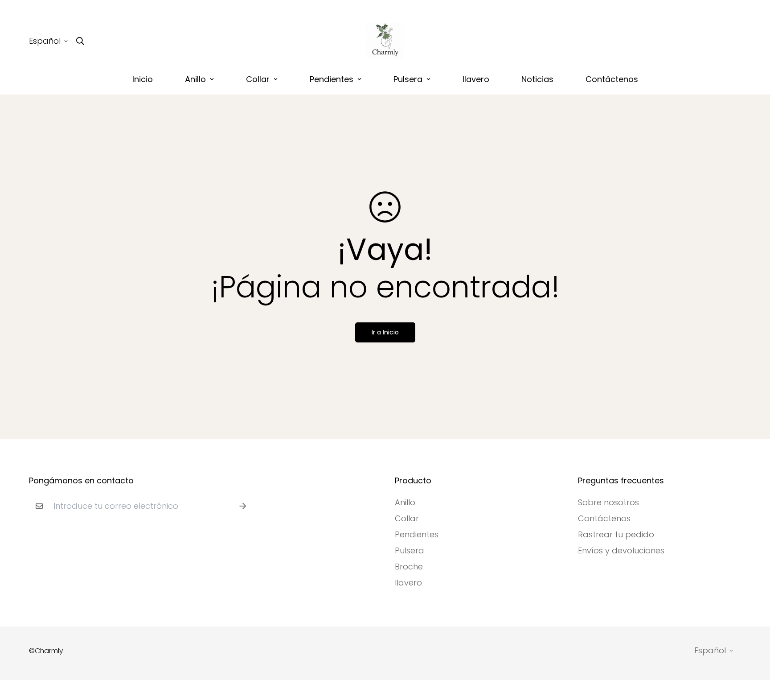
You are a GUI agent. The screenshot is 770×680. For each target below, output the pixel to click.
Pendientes (331, 79)
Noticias (537, 79)
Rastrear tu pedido (616, 534)
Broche (409, 566)
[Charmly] (385, 41)
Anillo (195, 79)
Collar (258, 79)
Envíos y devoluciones (621, 550)
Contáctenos (612, 79)
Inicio (142, 79)
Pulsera (407, 79)
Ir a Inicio (385, 332)
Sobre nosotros (608, 502)
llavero (476, 79)
